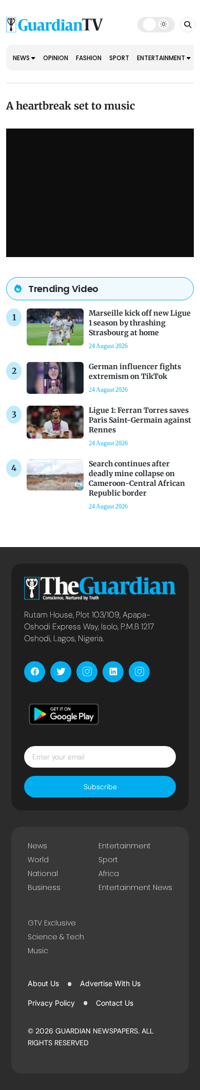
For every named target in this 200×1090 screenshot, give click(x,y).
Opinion (55, 57)
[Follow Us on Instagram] (86, 671)
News (22, 57)
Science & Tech (56, 937)
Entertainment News (135, 887)
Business (44, 887)
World (38, 860)
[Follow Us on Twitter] (60, 671)
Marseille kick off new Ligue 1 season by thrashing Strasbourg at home (140, 322)
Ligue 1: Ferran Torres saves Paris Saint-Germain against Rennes (140, 420)
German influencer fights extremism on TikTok (135, 371)
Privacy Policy (51, 1002)
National (43, 873)
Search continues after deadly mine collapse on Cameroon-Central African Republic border (137, 478)
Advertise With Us (110, 983)
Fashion (89, 57)
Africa (108, 873)
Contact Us (114, 1002)
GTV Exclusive (52, 923)
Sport (119, 57)
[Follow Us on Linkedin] (113, 671)
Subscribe (100, 786)
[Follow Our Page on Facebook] (34, 671)
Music (38, 951)
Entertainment (162, 57)
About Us (43, 983)
